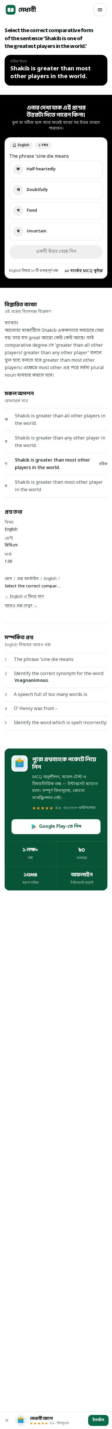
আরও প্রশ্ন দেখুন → (21, 606)
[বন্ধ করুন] (6, 1420)
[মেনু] (100, 9)
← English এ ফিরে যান (24, 596)
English (11, 529)
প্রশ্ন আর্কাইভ (28, 579)
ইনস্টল (98, 1420)
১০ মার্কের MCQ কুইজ (83, 271)
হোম (8, 579)
